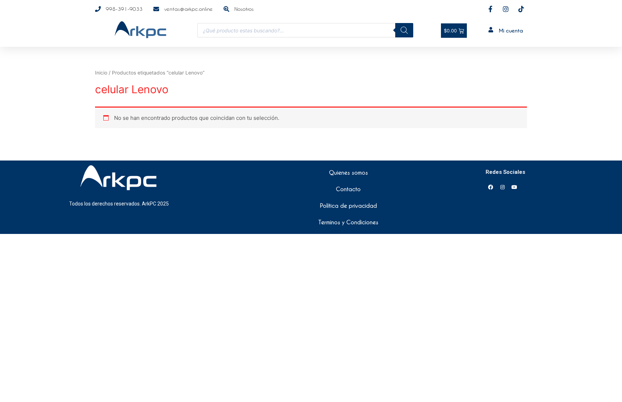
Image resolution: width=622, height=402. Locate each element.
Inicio (101, 73)
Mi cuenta (511, 30)
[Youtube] (514, 187)
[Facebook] (491, 187)
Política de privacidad (348, 205)
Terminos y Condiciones (348, 222)
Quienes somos (348, 172)
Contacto (348, 189)
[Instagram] (502, 187)
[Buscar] (404, 30)
